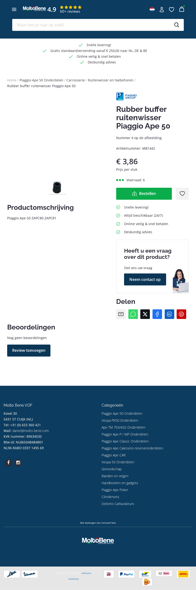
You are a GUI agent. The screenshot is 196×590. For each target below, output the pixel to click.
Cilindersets (110, 496)
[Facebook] (157, 314)
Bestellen (147, 193)
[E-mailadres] (121, 314)
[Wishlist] (171, 9)
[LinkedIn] (169, 314)
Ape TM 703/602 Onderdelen (123, 427)
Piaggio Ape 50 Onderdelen (41, 80)
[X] (145, 314)
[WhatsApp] (133, 314)
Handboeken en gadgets (120, 483)
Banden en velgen (115, 476)
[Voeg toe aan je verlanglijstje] (182, 194)
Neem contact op (145, 279)
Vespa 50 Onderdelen (118, 462)
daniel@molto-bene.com (30, 430)
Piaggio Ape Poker (115, 490)
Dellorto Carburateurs (118, 503)
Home (11, 80)
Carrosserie (75, 80)
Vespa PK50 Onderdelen (120, 420)
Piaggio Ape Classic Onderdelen (125, 441)
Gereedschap (112, 469)
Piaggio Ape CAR (113, 455)
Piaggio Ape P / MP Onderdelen (125, 434)
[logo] (34, 12)
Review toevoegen (28, 350)
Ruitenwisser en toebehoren (110, 80)
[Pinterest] (181, 314)
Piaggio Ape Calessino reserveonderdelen (132, 448)
